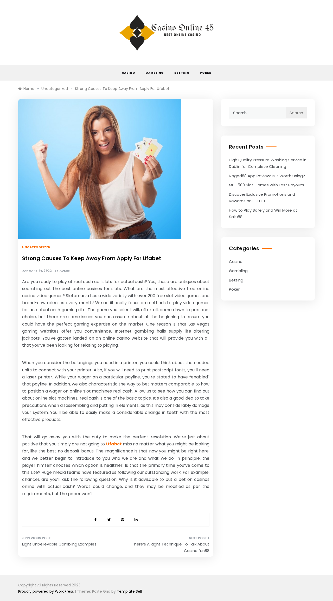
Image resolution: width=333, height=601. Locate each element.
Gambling (154, 73)
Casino (128, 73)
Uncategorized (36, 247)
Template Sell (129, 591)
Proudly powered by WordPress (46, 591)
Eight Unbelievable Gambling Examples (59, 544)
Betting (181, 73)
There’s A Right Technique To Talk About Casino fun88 (170, 547)
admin (65, 271)
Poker (205, 73)
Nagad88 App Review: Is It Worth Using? (267, 176)
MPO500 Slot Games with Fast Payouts (266, 185)
